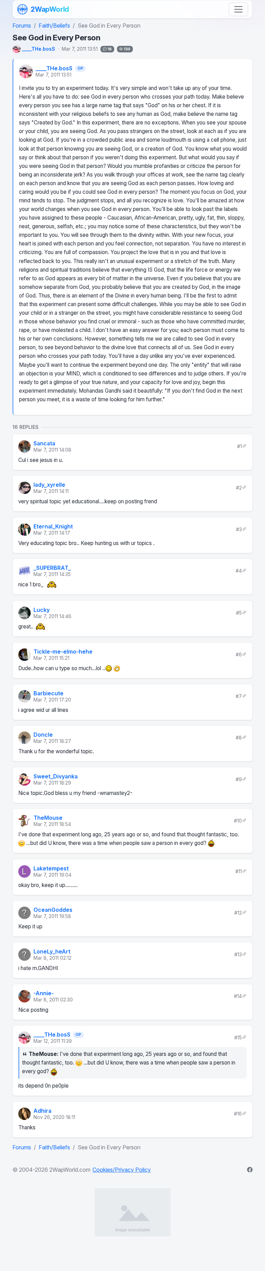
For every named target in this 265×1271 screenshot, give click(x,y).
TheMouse (47, 817)
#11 (238, 871)
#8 (239, 737)
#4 (239, 571)
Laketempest (51, 868)
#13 (238, 954)
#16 (238, 1114)
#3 (239, 529)
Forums (21, 25)
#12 (238, 913)
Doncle (43, 734)
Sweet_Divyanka (55, 776)
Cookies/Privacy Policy (121, 1169)
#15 (238, 1037)
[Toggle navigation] (238, 9)
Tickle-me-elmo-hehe (62, 651)
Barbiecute (48, 693)
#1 (239, 446)
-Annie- (43, 993)
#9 (239, 779)
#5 (239, 612)
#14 (238, 996)
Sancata (44, 443)
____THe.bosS (54, 68)
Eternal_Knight (53, 526)
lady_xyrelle (49, 484)
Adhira (42, 1110)
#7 (239, 696)
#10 (238, 821)
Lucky (41, 609)
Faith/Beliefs (54, 25)
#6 (239, 654)
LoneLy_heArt (51, 951)
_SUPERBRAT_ (52, 567)
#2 (239, 488)
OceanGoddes (52, 909)
